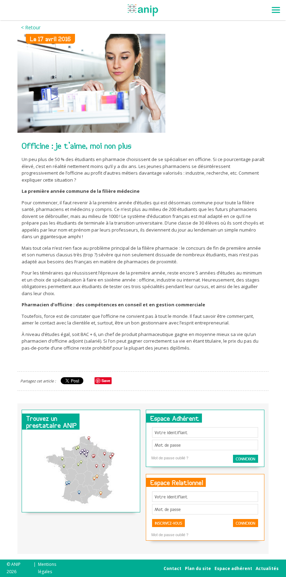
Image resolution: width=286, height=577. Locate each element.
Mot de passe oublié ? (169, 457)
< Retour (30, 27)
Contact (172, 568)
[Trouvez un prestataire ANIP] (81, 471)
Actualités (267, 568)
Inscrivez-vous (168, 523)
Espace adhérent (233, 568)
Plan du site (198, 568)
